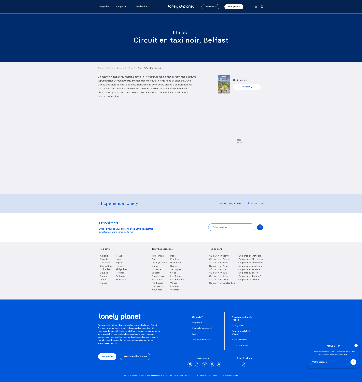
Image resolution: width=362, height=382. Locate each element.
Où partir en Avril (218, 266)
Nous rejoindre (239, 340)
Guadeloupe (158, 276)
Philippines (122, 269)
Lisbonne (156, 269)
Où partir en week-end (250, 266)
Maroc (119, 266)
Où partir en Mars (218, 263)
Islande (120, 256)
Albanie (104, 256)
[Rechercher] (250, 6)
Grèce (103, 280)
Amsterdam (158, 256)
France (103, 276)
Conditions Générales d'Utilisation (178, 375)
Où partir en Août (218, 280)
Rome (173, 266)
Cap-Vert (105, 263)
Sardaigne (175, 269)
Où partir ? (197, 317)
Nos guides (234, 7)
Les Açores (176, 276)
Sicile (173, 273)
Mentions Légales (131, 375)
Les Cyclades (159, 263)
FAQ (194, 334)
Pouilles (174, 259)
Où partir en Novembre (251, 259)
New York (157, 290)
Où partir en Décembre (250, 263)
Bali (154, 259)
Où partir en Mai (218, 269)
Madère (174, 286)
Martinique (157, 283)
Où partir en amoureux (250, 269)
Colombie (105, 269)
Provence (175, 263)
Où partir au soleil (248, 273)
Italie (118, 259)
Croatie (104, 259)
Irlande (181, 33)
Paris (173, 256)
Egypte (104, 273)
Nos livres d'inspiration (135, 356)
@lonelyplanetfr (256, 203)
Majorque (157, 280)
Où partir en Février (219, 259)
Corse (155, 266)
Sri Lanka (121, 276)
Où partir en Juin (218, 273)
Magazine (197, 323)
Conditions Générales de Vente (207, 375)
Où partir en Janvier (219, 256)
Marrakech (157, 286)
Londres (156, 273)
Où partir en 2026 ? (248, 280)
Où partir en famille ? (249, 276)
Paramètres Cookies (230, 375)
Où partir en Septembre (222, 283)
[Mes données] (262, 6)
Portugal (120, 273)
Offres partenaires (201, 340)
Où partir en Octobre (249, 256)
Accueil (101, 68)
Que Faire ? (130, 68)
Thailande (121, 280)
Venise (173, 283)
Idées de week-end (202, 328)
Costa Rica (106, 266)
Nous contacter (240, 345)
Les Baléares (177, 280)
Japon (119, 263)
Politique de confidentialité (151, 375)
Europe (110, 68)
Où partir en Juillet (219, 276)
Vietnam (174, 290)
